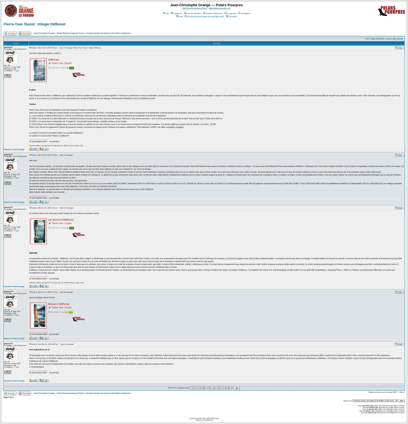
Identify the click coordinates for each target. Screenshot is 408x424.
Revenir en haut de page (14, 149)
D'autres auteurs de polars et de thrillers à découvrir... (109, 33)
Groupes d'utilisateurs (214, 13)
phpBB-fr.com (209, 420)
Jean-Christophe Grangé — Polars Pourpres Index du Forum (59, 33)
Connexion (233, 16)
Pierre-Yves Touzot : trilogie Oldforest (34, 24)
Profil (181, 16)
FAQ (167, 13)
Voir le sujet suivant (394, 39)
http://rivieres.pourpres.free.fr (194, 8)
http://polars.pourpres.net (219, 8)
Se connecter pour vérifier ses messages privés (205, 16)
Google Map (231, 13)
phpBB (199, 418)
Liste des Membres (194, 13)
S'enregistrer (246, 13)
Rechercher (177, 13)
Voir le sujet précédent (375, 39)
